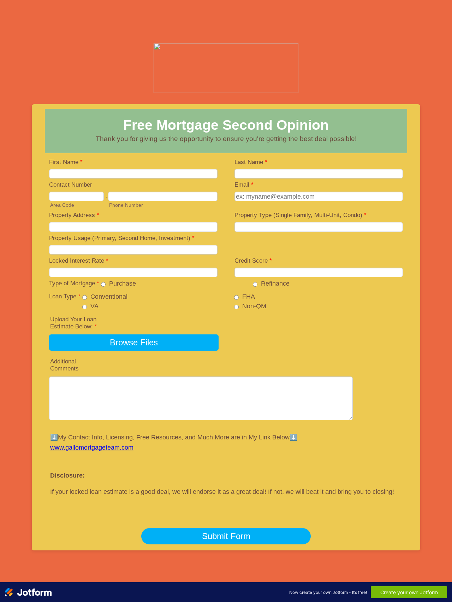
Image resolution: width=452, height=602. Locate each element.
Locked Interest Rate (78, 260)
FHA (248, 296)
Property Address (74, 215)
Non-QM (254, 306)
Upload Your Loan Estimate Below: (73, 323)
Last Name (250, 162)
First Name (66, 162)
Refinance (275, 283)
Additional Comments (64, 365)
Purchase (122, 283)
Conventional (108, 296)
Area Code (62, 205)
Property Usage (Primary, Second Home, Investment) (122, 238)
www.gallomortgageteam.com (91, 447)
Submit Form (226, 536)
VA (94, 306)
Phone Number (126, 205)
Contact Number (70, 184)
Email (244, 184)
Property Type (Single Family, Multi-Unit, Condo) (300, 215)
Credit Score (253, 260)
